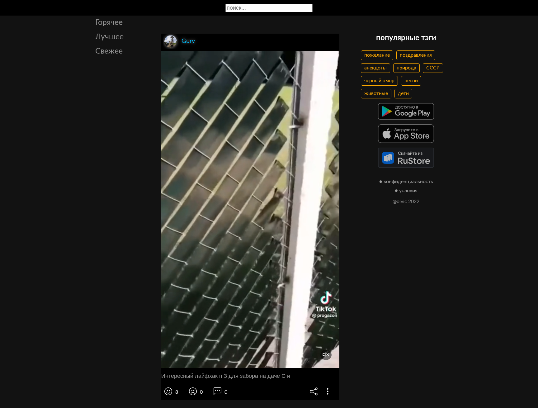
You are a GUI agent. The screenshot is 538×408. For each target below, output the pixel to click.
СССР (433, 67)
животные (376, 93)
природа (406, 67)
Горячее (109, 22)
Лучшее (109, 37)
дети (403, 93)
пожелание (377, 55)
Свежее (109, 51)
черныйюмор (379, 80)
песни (411, 80)
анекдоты (375, 67)
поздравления (416, 55)
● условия (406, 190)
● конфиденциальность (406, 181)
